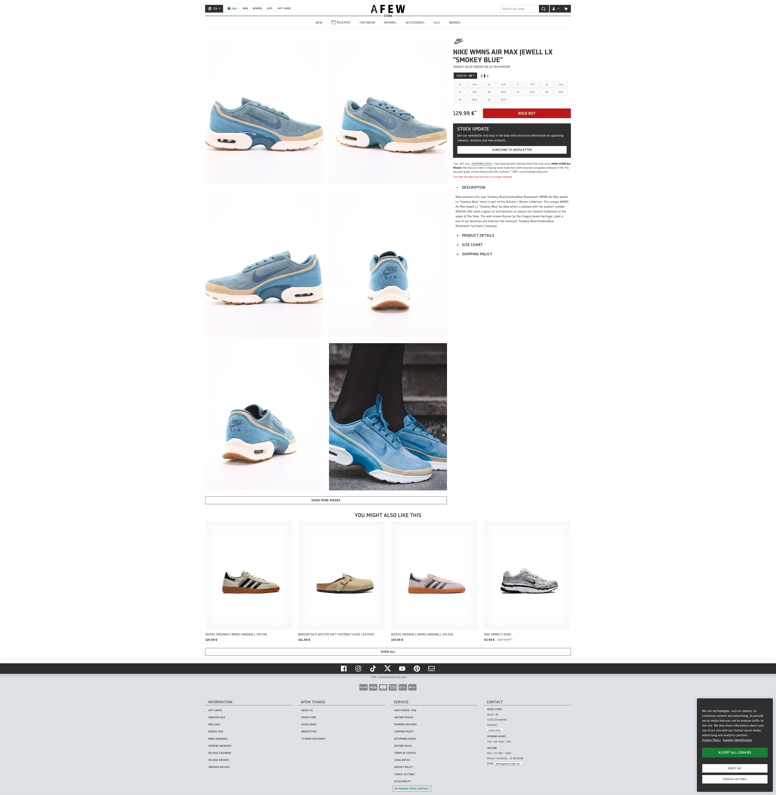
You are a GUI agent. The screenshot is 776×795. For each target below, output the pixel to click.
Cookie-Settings (404, 774)
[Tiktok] (373, 668)
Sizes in (464, 75)
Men (245, 8)
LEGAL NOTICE (402, 759)
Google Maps (494, 730)
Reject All (735, 768)
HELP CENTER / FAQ (405, 710)
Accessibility (402, 781)
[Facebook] (344, 668)
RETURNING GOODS (405, 738)
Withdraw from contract (411, 788)
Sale (436, 22)
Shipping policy (476, 253)
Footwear (367, 22)
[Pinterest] (417, 668)
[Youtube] (402, 668)
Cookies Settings (735, 779)
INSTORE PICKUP (403, 717)
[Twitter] (388, 668)
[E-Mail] (432, 668)
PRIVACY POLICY (403, 767)
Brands (454, 22)
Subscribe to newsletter (512, 150)
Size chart (472, 244)
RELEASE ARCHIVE (218, 759)
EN (215, 9)
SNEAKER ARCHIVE (219, 767)
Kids (269, 8)
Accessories (415, 22)
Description (473, 187)
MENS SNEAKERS (218, 738)
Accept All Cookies (734, 752)
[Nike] (459, 41)
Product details (477, 235)
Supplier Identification (737, 740)
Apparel (390, 22)
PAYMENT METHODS (405, 724)
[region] (735, 745)
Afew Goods (308, 724)
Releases (344, 22)
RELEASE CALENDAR (219, 752)
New (319, 22)
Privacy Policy (711, 740)
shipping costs (482, 163)
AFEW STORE (388, 9)
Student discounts (313, 738)
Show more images (326, 500)
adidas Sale (215, 731)
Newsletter (308, 731)
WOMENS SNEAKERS (219, 745)
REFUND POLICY (403, 745)
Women (257, 8)
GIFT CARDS (284, 8)
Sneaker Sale (216, 717)
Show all (388, 652)
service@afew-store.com (508, 763)
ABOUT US (307, 710)
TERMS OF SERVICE (405, 752)
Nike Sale (214, 724)
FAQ (234, 8)
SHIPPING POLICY (403, 731)
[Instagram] (358, 668)
